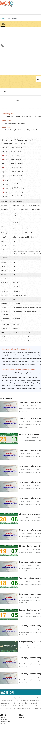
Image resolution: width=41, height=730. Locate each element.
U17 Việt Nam (5, 708)
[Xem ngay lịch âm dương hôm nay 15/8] (9, 662)
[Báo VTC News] (22, 645)
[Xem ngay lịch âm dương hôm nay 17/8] (9, 598)
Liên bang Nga (5, 703)
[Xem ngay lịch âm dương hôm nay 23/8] (9, 454)
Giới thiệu (2, 717)
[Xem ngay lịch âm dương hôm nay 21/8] (9, 486)
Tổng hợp (21, 717)
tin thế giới (16, 706)
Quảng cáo (2, 723)
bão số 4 (3, 698)
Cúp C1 (20, 698)
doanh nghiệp (12, 698)
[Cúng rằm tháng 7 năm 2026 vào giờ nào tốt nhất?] (9, 646)
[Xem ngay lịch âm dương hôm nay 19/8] (9, 534)
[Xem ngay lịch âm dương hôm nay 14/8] (9, 678)
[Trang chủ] (7, 4)
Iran (17, 700)
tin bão (24, 706)
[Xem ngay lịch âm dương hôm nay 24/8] (9, 422)
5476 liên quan (37, 421)
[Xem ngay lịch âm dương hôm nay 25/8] (9, 406)
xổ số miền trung (6, 706)
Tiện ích (2, 18)
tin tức (13, 703)
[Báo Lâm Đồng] (21, 437)
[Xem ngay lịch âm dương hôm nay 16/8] (9, 630)
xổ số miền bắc (33, 703)
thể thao (31, 706)
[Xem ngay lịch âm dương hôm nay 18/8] (9, 566)
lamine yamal (28, 698)
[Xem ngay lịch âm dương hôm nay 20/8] (9, 502)
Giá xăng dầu (24, 700)
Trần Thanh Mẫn (22, 703)
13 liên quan (33, 405)
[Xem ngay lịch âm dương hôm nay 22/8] (9, 470)
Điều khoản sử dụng (5, 719)
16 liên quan (36, 645)
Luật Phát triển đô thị (7, 700)
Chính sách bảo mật (5, 721)
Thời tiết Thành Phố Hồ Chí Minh (20, 708)
